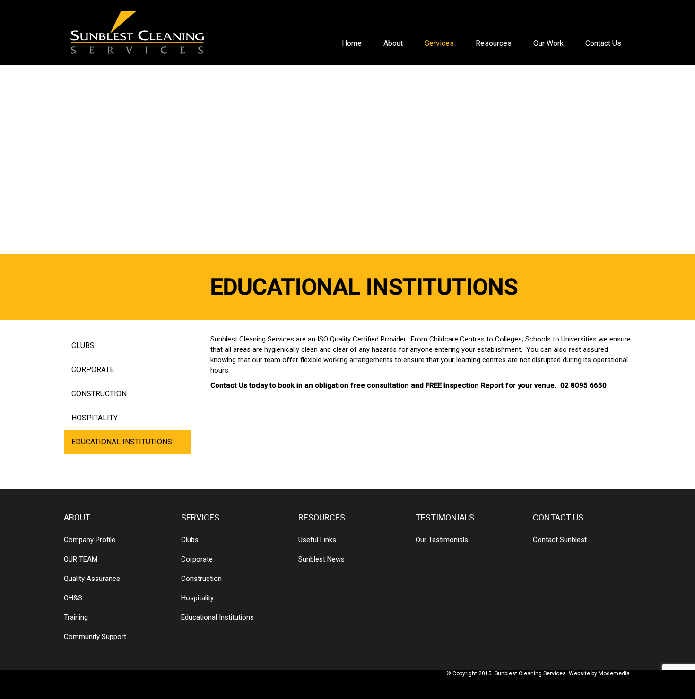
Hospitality (94, 417)
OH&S (73, 598)
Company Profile (89, 540)
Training (76, 617)
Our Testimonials (442, 540)
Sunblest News (321, 559)
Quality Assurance (92, 578)
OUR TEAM (80, 559)
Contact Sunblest (560, 540)
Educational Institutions (121, 441)
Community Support (95, 636)
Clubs (83, 345)
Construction (99, 393)
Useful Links (317, 540)
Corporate (92, 369)
